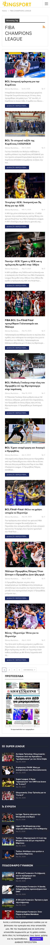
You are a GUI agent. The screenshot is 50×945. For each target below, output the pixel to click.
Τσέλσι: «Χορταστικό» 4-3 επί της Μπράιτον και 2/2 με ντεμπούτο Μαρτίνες (31, 840)
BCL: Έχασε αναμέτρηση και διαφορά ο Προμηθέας (25, 449)
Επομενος (29, 670)
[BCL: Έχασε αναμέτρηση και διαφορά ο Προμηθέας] (25, 431)
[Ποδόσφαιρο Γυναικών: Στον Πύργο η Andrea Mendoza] (8, 914)
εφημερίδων (30, 729)
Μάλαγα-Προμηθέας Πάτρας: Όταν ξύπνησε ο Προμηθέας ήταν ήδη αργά (24, 572)
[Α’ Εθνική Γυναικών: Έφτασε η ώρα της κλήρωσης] (8, 903)
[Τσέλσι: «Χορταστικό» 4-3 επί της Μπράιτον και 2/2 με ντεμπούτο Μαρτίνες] (8, 841)
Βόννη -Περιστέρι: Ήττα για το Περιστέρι (21, 634)
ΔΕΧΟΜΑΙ (36, 939)
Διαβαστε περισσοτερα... (17, 106)
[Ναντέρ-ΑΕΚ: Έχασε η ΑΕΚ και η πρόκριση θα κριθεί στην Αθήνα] (25, 244)
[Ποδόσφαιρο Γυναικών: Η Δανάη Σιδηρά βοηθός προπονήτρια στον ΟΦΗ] (8, 889)
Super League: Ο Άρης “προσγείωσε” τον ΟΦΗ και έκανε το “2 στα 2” (31, 781)
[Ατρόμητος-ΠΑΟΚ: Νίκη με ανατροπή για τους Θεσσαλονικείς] (8, 770)
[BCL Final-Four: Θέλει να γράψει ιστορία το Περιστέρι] (25, 492)
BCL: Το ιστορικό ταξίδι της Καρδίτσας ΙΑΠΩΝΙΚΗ (19, 142)
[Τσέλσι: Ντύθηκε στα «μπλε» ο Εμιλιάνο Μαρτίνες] (8, 854)
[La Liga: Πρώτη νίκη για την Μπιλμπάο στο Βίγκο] (8, 817)
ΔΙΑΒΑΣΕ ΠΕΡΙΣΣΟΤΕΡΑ (26, 942)
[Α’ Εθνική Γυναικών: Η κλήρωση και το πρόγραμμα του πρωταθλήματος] (8, 876)
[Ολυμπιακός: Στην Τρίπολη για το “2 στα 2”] (8, 795)
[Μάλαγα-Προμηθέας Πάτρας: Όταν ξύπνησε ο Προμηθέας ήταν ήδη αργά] (25, 554)
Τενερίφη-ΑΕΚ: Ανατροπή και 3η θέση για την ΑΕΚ (23, 203)
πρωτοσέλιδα (17, 729)
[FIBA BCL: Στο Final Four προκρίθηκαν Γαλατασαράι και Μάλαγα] (25, 303)
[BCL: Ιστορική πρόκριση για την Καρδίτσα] (25, 65)
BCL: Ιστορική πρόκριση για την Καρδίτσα (22, 83)
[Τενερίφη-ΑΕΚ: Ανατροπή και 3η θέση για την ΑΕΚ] (25, 185)
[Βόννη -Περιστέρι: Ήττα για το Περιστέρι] (25, 616)
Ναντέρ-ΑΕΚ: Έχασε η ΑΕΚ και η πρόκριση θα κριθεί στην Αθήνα (23, 262)
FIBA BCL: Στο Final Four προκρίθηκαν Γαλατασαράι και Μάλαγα (21, 323)
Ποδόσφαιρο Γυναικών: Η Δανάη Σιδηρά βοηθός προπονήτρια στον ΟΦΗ (31, 889)
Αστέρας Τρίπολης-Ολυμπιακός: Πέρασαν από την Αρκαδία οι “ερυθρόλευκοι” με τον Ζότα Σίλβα (31, 756)
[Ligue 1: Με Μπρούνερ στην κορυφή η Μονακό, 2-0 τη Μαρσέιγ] (8, 829)
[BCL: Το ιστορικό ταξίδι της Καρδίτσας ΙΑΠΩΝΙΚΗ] (25, 124)
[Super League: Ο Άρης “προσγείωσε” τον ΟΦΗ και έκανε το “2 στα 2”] (8, 782)
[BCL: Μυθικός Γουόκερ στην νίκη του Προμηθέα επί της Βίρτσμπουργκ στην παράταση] (25, 366)
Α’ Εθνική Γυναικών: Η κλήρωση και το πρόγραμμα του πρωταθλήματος (30, 875)
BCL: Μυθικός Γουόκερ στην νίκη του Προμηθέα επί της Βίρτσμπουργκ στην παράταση (25, 386)
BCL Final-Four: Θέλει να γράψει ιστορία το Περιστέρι (23, 511)
